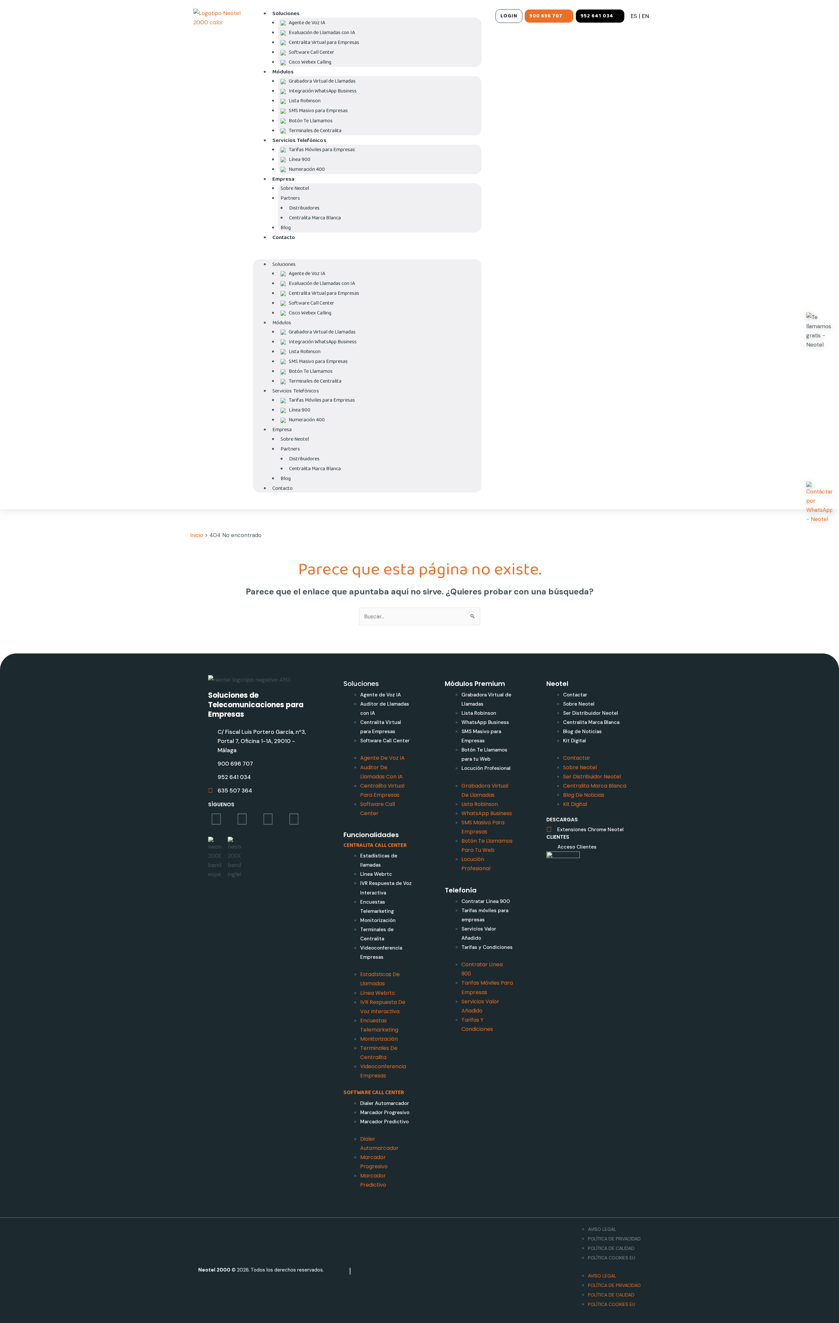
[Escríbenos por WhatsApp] (819, 503)
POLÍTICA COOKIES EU (611, 1258)
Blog (286, 227)
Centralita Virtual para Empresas (380, 727)
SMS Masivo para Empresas (481, 736)
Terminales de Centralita (315, 130)
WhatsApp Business (485, 722)
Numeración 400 (307, 169)
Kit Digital (574, 740)
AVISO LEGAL (602, 1229)
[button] (367, 254)
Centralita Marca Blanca (315, 217)
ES (634, 16)
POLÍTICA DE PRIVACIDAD (614, 1239)
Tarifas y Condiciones (487, 947)
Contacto (283, 237)
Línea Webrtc (376, 874)
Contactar (575, 695)
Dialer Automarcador (384, 1103)
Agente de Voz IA (380, 695)
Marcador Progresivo (384, 1112)
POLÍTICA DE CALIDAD (611, 1248)
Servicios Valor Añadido (478, 933)
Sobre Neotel (579, 704)
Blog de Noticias (582, 731)
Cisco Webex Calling (310, 62)
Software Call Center (385, 740)
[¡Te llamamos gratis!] (819, 330)
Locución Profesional (486, 768)
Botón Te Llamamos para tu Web (484, 754)
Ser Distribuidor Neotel (590, 713)
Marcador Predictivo (384, 1121)
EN (645, 16)
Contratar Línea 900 (485, 901)
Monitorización (378, 920)
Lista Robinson (478, 713)
